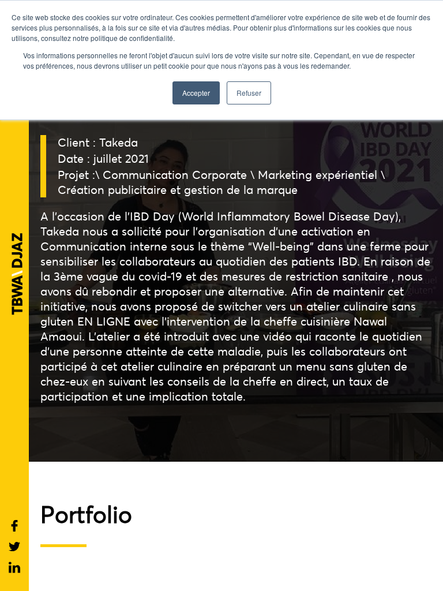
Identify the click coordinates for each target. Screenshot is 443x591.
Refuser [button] (248, 93)
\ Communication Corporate (171, 174)
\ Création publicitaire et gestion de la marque (221, 182)
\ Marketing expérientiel (313, 174)
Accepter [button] (196, 93)
